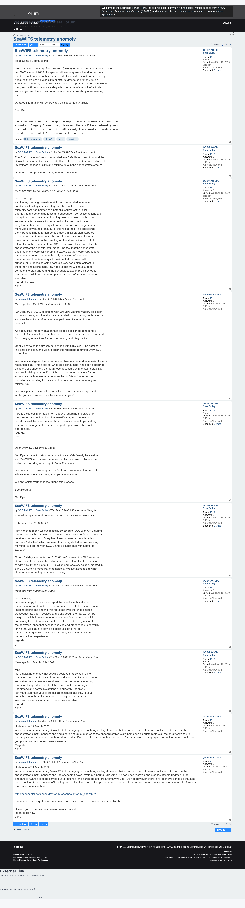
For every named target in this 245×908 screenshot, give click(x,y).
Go (48, 897)
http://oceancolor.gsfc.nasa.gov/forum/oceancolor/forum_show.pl (54, 793)
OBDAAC (49, 139)
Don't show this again (23, 35)
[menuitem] (159, 847)
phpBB (203, 854)
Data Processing (32, 139)
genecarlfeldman (212, 294)
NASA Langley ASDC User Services (35, 857)
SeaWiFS (72, 139)
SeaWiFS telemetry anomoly (44, 39)
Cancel (38, 897)
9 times (217, 70)
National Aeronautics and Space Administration (31, 860)
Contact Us (227, 852)
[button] (226, 44)
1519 (212, 57)
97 (211, 298)
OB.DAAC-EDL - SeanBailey (211, 51)
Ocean (61, 139)
